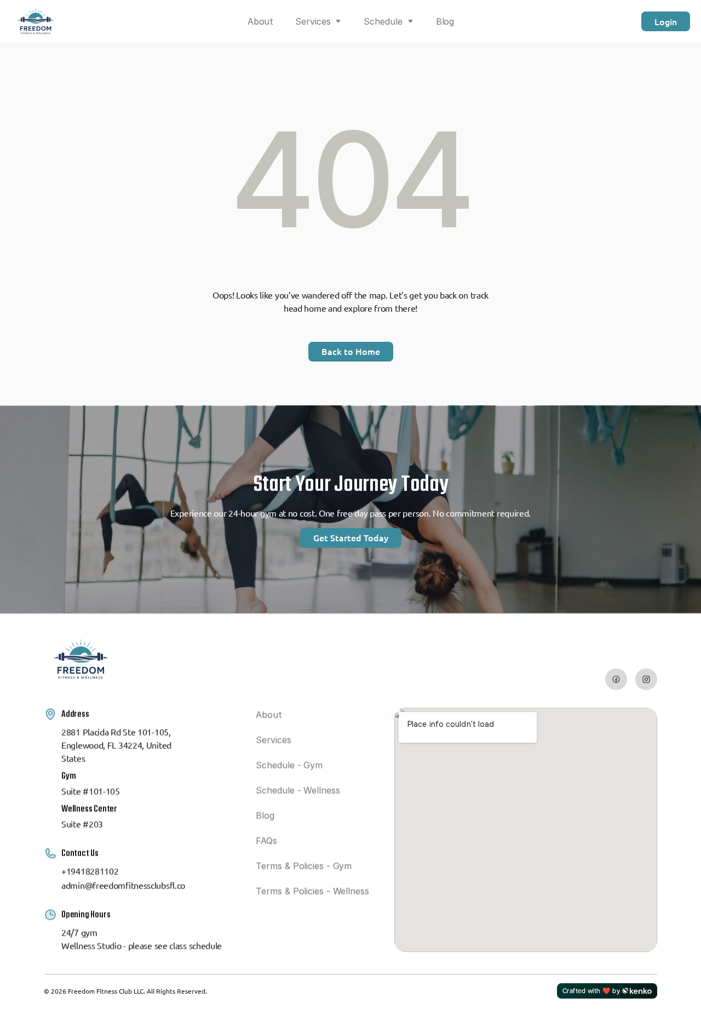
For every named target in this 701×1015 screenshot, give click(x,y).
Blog (445, 21)
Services (312, 21)
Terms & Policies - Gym (304, 866)
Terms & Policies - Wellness (312, 891)
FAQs (266, 840)
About (261, 21)
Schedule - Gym (289, 765)
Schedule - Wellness (298, 790)
